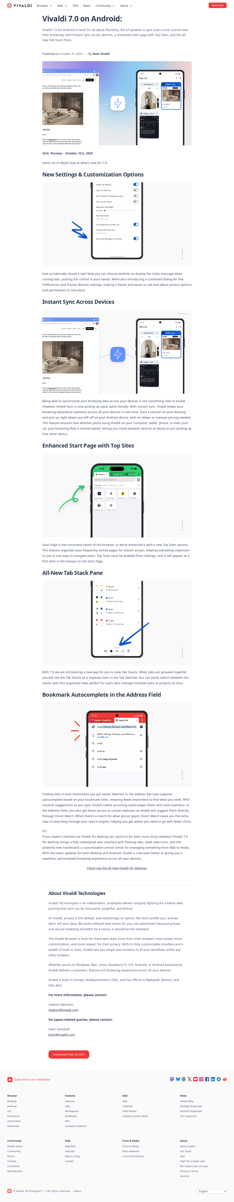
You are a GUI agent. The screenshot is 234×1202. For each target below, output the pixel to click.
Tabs (67, 1106)
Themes (11, 1161)
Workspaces (72, 1111)
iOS (9, 1111)
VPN (75, 6)
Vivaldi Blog (186, 1101)
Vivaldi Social (14, 1146)
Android (12, 1106)
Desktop (12, 1101)
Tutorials (70, 1151)
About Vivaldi (187, 1146)
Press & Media (130, 1146)
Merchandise (14, 1171)
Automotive (13, 1121)
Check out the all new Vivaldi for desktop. (117, 868)
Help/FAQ (70, 1146)
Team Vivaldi (101, 54)
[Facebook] (207, 1079)
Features (70, 1101)
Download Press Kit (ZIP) (69, 1054)
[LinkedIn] (213, 1079)
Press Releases (130, 1151)
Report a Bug (72, 1156)
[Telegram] (219, 1079)
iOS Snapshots (188, 1116)
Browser (43, 6)
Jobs (182, 1156)
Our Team (185, 1151)
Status (77, 1191)
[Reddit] (225, 1079)
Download (13, 1126)
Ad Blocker (71, 1116)
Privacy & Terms (189, 1171)
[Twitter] (190, 1079)
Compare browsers (76, 1126)
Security (184, 1176)
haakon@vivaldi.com (63, 1010)
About (124, 6)
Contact (69, 1161)
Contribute (13, 1166)
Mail (61, 6)
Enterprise (13, 1116)
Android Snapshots (191, 1111)
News (86, 6)
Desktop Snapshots (191, 1106)
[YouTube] (195, 1079)
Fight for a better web (192, 1161)
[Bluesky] (178, 1079)
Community (103, 6)
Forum (11, 1156)
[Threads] (184, 1079)
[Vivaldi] (19, 5)
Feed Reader (129, 1111)
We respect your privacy (194, 1166)
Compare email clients (135, 1116)
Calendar (127, 1106)
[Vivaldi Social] (172, 1079)
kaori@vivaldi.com (61, 1035)
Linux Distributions (133, 1156)
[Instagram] (201, 1079)
